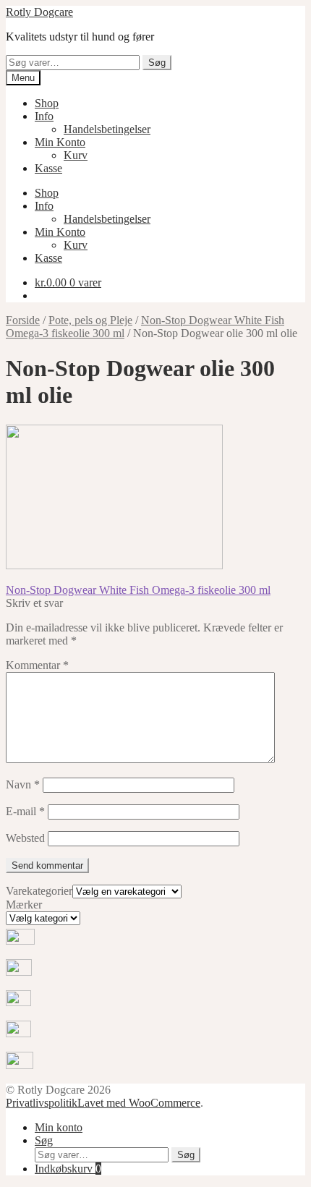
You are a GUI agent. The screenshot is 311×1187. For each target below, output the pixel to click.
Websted (25, 838)
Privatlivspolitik (41, 1103)
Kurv (76, 155)
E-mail (25, 811)
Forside (23, 320)
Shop (47, 103)
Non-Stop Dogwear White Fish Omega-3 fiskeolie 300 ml (138, 590)
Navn (23, 784)
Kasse (48, 168)
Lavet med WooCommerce (138, 1103)
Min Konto (60, 142)
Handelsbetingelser (107, 129)
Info (44, 116)
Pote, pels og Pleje (90, 320)
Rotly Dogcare (39, 12)
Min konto (58, 1127)
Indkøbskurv (68, 1168)
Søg (157, 62)
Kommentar (37, 665)
